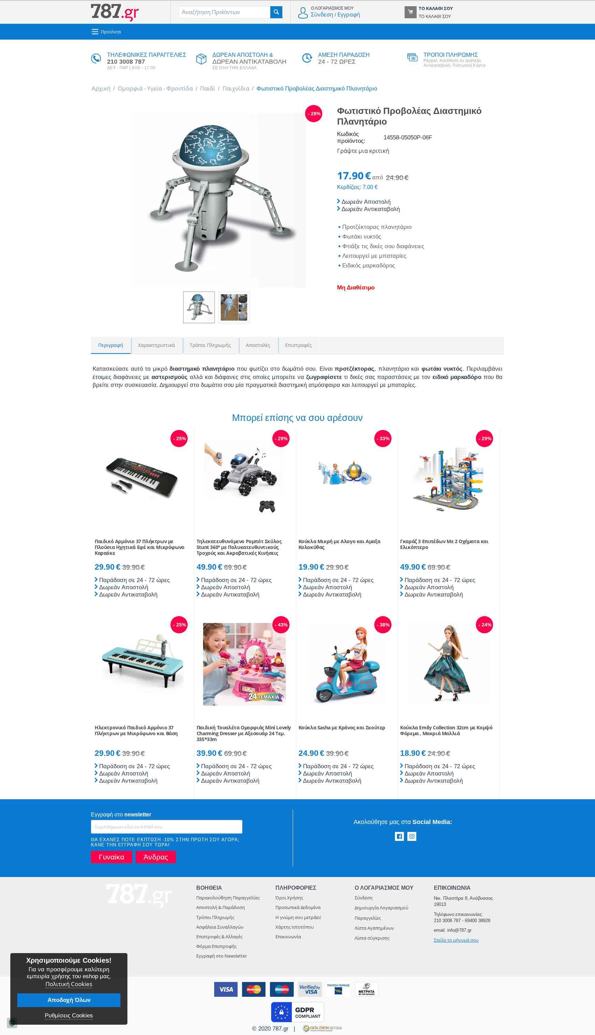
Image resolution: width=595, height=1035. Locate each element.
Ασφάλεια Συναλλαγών (219, 927)
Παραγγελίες (368, 918)
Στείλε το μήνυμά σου (456, 940)
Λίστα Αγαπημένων (374, 928)
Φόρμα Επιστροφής (216, 946)
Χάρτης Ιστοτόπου (294, 927)
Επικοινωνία (288, 936)
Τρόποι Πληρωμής (215, 917)
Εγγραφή (348, 14)
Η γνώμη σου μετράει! (298, 917)
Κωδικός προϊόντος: (351, 137)
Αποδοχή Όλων (69, 1000)
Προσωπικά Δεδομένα (298, 907)
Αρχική (101, 88)
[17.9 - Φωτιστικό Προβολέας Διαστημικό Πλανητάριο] (218, 200)
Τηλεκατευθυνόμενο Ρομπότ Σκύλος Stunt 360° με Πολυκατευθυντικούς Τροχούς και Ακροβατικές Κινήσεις (239, 547)
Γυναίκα (111, 857)
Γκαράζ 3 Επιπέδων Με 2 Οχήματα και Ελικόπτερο (444, 544)
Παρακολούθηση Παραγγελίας (228, 898)
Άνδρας (156, 857)
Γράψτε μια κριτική (363, 151)
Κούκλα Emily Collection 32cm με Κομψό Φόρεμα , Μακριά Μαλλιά (446, 731)
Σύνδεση (322, 14)
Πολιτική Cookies (68, 984)
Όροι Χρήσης (289, 898)
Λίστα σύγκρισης (372, 938)
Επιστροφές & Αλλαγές (219, 936)
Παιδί (207, 88)
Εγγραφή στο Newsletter (221, 956)
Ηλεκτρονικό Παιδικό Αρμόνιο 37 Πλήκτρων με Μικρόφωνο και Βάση (136, 731)
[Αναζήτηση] (276, 12)
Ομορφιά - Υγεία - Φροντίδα (155, 88)
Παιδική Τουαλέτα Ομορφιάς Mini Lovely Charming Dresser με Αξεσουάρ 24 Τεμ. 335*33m (244, 733)
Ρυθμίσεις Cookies (69, 1015)
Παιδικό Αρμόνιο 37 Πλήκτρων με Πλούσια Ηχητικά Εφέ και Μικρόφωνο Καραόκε (140, 547)
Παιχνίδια (235, 88)
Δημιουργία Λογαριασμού (381, 908)
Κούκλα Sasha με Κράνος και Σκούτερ (342, 728)
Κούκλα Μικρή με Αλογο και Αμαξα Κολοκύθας (339, 544)
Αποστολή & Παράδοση (220, 907)
